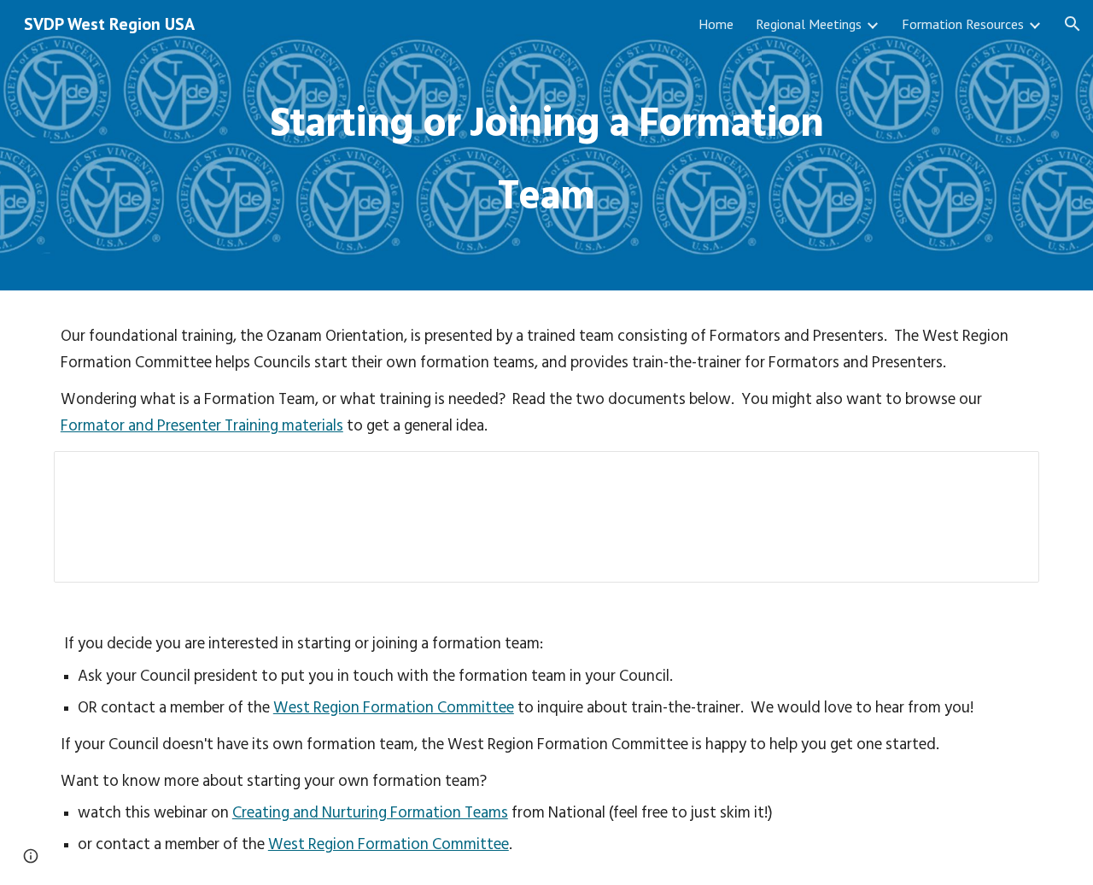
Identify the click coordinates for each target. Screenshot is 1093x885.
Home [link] (716, 23)
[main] (546, 146)
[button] (1072, 23)
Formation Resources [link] (963, 23)
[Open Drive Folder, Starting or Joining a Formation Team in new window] (1007, 473)
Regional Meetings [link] (809, 23)
